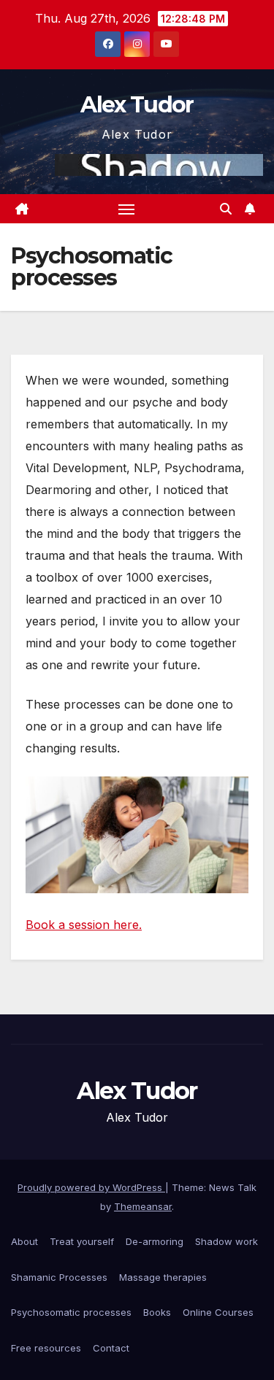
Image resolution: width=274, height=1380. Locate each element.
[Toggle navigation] (126, 208)
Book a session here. (84, 924)
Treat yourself (82, 1241)
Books (157, 1312)
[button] (226, 208)
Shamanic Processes (59, 1277)
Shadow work (226, 1241)
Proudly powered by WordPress (91, 1187)
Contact (111, 1348)
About (24, 1241)
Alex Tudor (136, 104)
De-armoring (154, 1241)
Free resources (46, 1348)
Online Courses (218, 1312)
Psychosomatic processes (71, 1312)
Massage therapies (163, 1277)
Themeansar (143, 1206)
